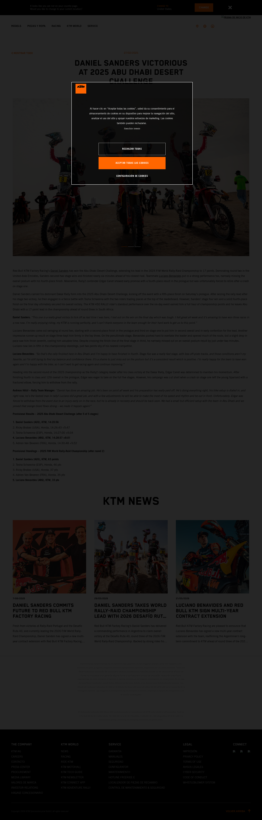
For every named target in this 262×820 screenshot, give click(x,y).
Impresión (137, 128)
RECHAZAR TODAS (132, 149)
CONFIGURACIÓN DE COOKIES (132, 176)
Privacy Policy (128, 128)
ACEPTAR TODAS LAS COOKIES (132, 163)
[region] (132, 133)
